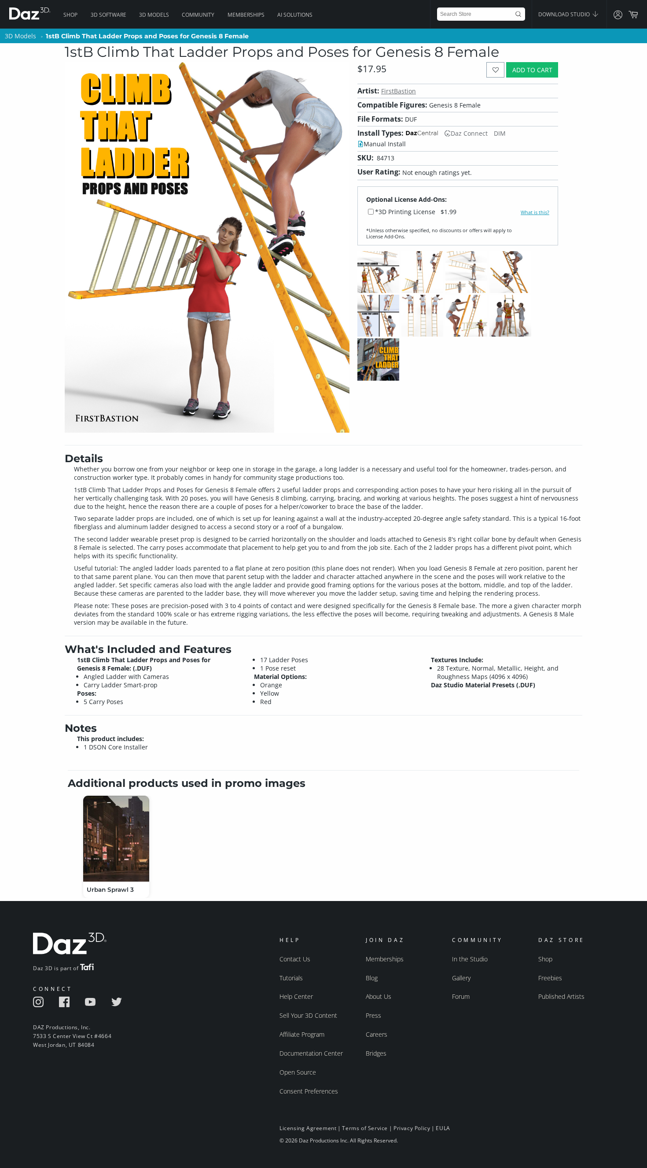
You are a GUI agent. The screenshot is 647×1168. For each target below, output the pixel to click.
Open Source (297, 1072)
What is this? (535, 212)
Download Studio (564, 14)
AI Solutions (294, 15)
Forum (461, 996)
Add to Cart (532, 70)
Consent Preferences (308, 1091)
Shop (70, 15)
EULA (443, 1128)
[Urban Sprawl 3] (116, 839)
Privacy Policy (411, 1128)
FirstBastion (398, 91)
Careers (376, 1034)
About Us (378, 996)
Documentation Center (311, 1053)
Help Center (296, 996)
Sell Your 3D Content (308, 1015)
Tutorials (291, 978)
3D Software (108, 15)
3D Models (154, 15)
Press (373, 1015)
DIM (500, 133)
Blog (372, 978)
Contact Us (294, 959)
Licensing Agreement (307, 1128)
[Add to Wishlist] (495, 70)
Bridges (376, 1053)
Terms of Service (365, 1128)
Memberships (246, 15)
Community (198, 15)
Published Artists (561, 996)
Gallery (461, 978)
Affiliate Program (301, 1034)
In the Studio (470, 959)
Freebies (550, 978)
